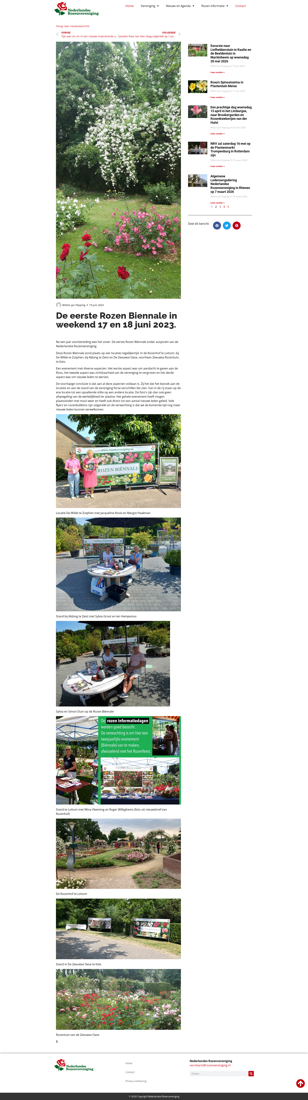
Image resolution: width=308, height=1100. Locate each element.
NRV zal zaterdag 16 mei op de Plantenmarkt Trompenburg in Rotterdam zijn (230, 149)
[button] (217, 226)
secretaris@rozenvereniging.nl (210, 1065)
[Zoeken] (251, 1073)
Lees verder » (218, 72)
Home (129, 6)
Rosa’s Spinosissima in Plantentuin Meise (227, 84)
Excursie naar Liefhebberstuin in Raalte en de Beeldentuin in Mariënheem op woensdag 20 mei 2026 (231, 53)
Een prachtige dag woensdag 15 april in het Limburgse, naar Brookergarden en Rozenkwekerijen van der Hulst (231, 114)
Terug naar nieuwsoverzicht (72, 26)
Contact (240, 6)
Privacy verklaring (136, 1081)
